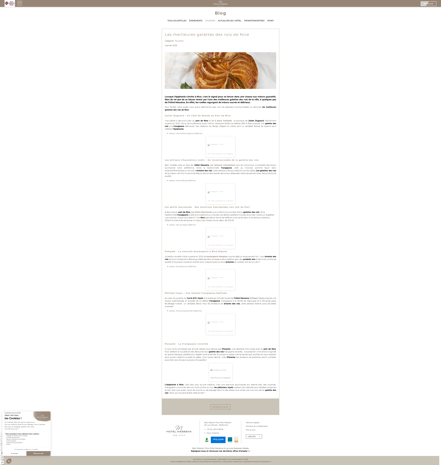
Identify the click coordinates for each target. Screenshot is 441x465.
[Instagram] (2, 457)
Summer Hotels (241, 448)
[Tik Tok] (2, 462)
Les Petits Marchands (201, 212)
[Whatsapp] (2, 443)
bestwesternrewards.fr (251, 461)
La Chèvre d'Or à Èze (241, 123)
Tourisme (210, 21)
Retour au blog (221, 407)
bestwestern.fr (265, 461)
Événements (195, 21)
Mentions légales (252, 423)
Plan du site (250, 430)
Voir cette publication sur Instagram (220, 154)
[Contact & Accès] (2, 439)
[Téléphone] (2, 434)
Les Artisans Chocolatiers (222, 165)
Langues (252, 437)
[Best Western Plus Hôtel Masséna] (220, 3)
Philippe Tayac (257, 298)
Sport (270, 21)
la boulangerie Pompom (216, 256)
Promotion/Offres (254, 21)
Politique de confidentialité (257, 426)
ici (249, 451)
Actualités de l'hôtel (229, 21)
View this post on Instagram (221, 378)
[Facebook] (2, 453)
